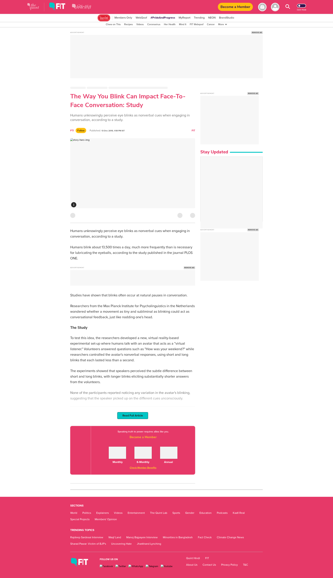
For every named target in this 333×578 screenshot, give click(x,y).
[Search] (288, 7)
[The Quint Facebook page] (106, 566)
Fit (193, 130)
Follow (80, 130)
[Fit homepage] (60, 7)
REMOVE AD (257, 32)
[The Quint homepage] (33, 7)
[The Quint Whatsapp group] (136, 566)
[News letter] (262, 7)
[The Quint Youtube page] (166, 566)
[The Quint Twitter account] (121, 566)
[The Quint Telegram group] (152, 566)
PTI (72, 130)
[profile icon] (275, 7)
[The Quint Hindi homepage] (81, 9)
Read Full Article (132, 415)
